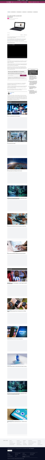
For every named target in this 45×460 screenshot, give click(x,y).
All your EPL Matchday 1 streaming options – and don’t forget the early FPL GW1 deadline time (33, 87)
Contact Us (23, 453)
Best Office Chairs (30, 444)
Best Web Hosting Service (12, 443)
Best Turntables (30, 440)
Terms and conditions (32, 453)
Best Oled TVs (24, 443)
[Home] (19, 0)
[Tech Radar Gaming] (26, 0)
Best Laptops (18, 440)
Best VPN (11, 440)
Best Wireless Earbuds (30, 443)
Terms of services (16, 77)
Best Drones (39, 443)
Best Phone (24, 440)
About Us (8, 453)
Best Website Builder (12, 444)
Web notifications (32, 454)
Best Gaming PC (18, 443)
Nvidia (9, 39)
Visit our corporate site (31, 448)
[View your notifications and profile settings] (35, 2)
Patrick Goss (11, 18)
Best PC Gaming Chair (19, 444)
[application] (17, 51)
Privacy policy (8, 454)
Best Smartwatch (25, 444)
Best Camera (39, 440)
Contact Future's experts (17, 453)
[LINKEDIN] (11, 93)
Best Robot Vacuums (40, 444)
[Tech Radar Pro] (23, 0)
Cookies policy (16, 454)
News (8, 18)
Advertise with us (24, 454)
